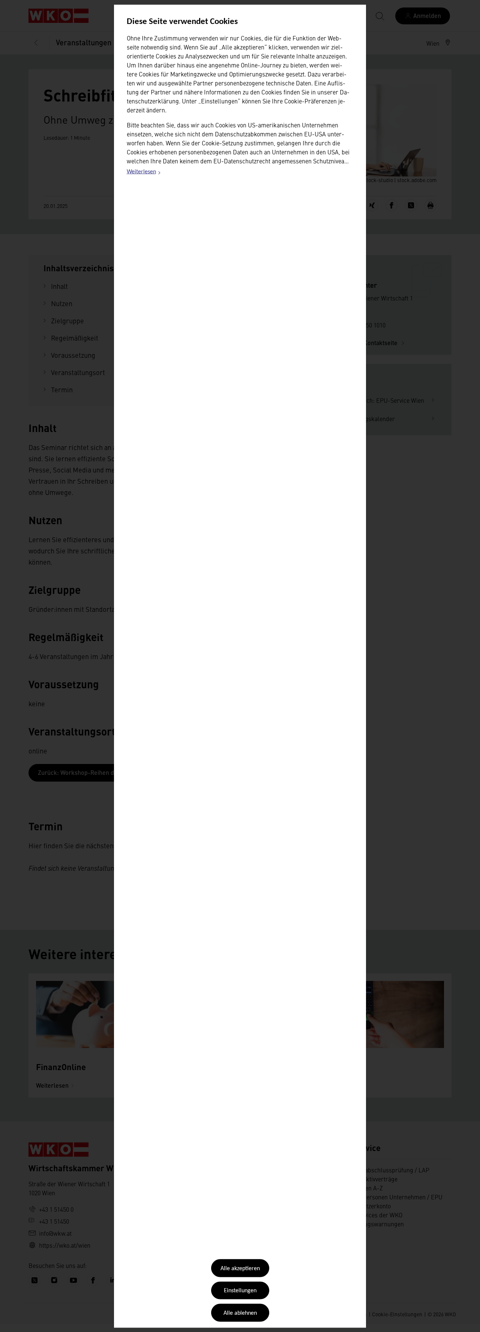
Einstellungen (240, 1291)
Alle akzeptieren (240, 1269)
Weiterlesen (144, 173)
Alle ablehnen (240, 1313)
